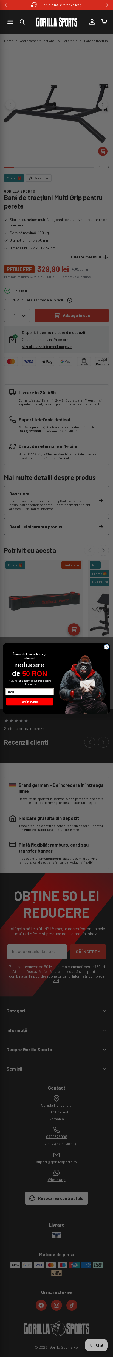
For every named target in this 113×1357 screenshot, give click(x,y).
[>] (107, 5)
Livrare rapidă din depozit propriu (61, 5)
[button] (22, 22)
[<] (6, 5)
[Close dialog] (106, 647)
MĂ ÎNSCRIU (29, 701)
